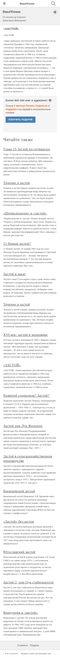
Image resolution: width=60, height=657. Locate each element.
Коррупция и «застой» (20, 612)
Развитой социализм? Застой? (26, 395)
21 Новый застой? (17, 243)
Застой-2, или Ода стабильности (28, 582)
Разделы (34, 645)
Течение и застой (16, 182)
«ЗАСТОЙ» (12, 365)
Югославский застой (19, 551)
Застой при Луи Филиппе (22, 425)
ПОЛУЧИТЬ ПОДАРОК (20, 119)
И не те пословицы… (13, 654)
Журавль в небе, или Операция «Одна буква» (40, 654)
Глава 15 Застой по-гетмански (26, 149)
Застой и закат (14, 274)
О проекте (22, 645)
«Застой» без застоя (18, 521)
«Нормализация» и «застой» (25, 213)
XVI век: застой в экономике (25, 334)
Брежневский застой (19, 491)
